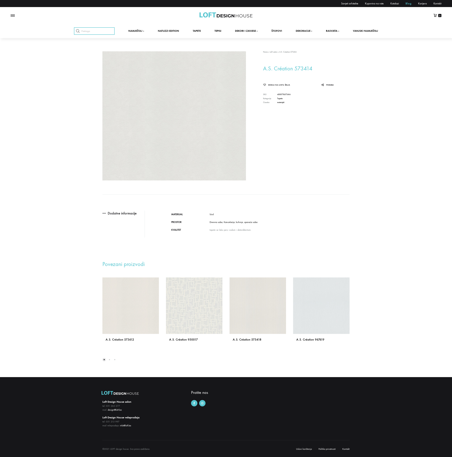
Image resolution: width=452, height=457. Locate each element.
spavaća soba (250, 222)
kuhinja (239, 222)
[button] (104, 359)
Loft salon (273, 52)
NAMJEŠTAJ (136, 30)
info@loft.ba (125, 425)
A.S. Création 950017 (183, 339)
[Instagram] (202, 403)
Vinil (212, 214)
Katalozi (394, 3)
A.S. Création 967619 (310, 339)
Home (265, 52)
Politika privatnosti (327, 448)
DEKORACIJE (304, 30)
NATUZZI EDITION (168, 30)
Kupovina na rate (374, 3)
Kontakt (437, 3)
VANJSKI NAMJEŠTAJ (365, 30)
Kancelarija (229, 222)
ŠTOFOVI (276, 30)
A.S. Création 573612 (120, 339)
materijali (280, 102)
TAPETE (197, 30)
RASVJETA (332, 30)
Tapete (279, 98)
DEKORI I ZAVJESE (246, 30)
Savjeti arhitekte (349, 3)
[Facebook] (194, 403)
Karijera (422, 3)
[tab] (123, 213)
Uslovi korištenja (304, 448)
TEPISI (218, 30)
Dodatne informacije (122, 213)
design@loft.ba (115, 409)
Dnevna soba (216, 222)
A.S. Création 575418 (247, 339)
